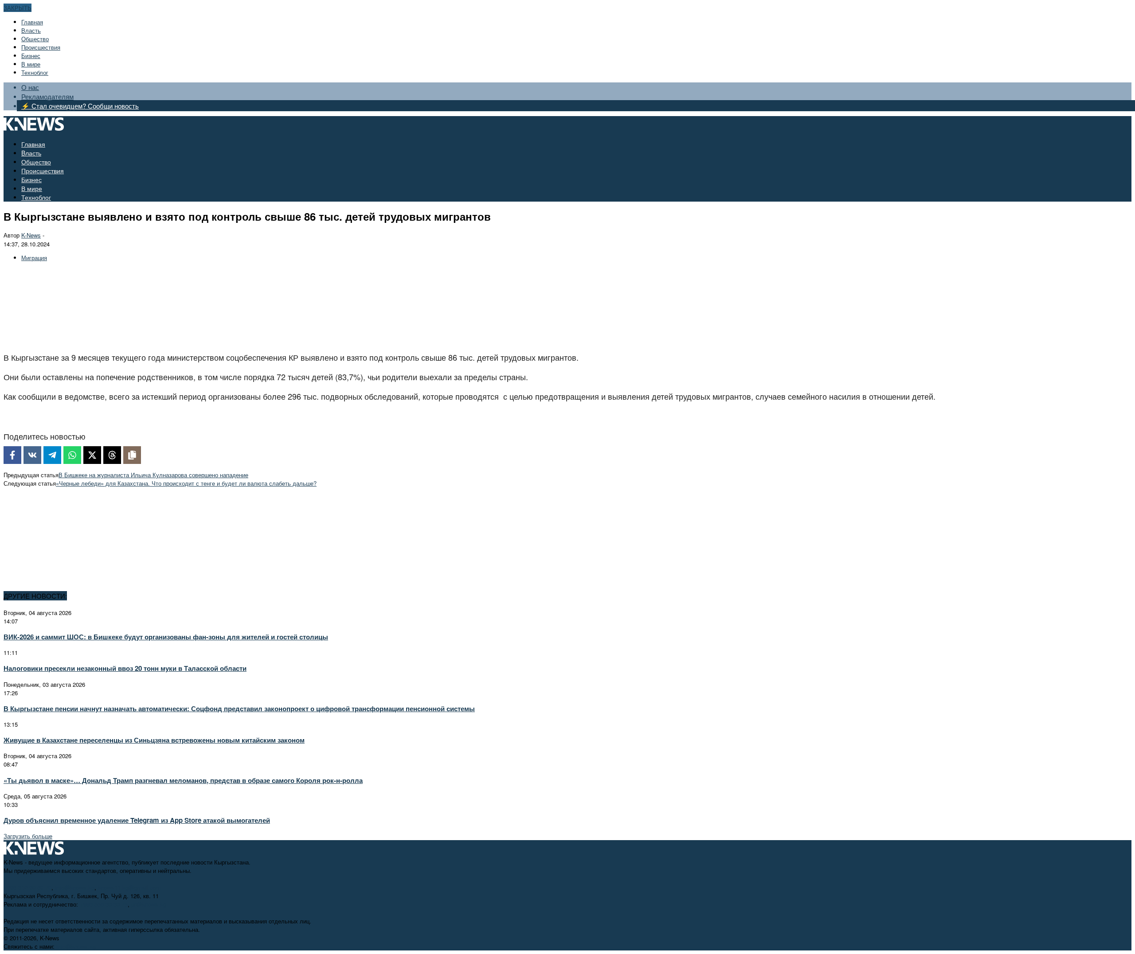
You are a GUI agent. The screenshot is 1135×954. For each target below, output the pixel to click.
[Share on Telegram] (52, 455)
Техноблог (34, 72)
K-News (31, 235)
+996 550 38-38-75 (104, 904)
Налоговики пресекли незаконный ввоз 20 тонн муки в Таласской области (125, 668)
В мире (30, 64)
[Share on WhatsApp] (72, 455)
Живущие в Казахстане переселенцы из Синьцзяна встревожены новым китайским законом (154, 740)
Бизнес (30, 55)
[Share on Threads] (112, 455)
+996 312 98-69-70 (27, 887)
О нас (30, 87)
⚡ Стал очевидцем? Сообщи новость (80, 105)
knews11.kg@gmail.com (129, 887)
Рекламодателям (47, 96)
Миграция (34, 257)
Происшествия (40, 47)
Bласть (31, 30)
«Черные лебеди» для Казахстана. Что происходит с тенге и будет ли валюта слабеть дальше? (186, 483)
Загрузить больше (28, 836)
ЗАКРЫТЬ (17, 8)
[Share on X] (92, 455)
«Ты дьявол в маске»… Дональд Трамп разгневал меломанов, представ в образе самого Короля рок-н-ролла (183, 780)
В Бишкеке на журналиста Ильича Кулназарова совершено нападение (153, 475)
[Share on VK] (32, 455)
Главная (32, 22)
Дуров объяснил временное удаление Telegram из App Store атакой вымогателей (137, 820)
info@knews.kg (74, 887)
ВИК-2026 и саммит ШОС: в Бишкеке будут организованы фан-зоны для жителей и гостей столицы (166, 637)
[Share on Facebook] (12, 455)
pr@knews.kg (148, 904)
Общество (35, 39)
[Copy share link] (132, 455)
